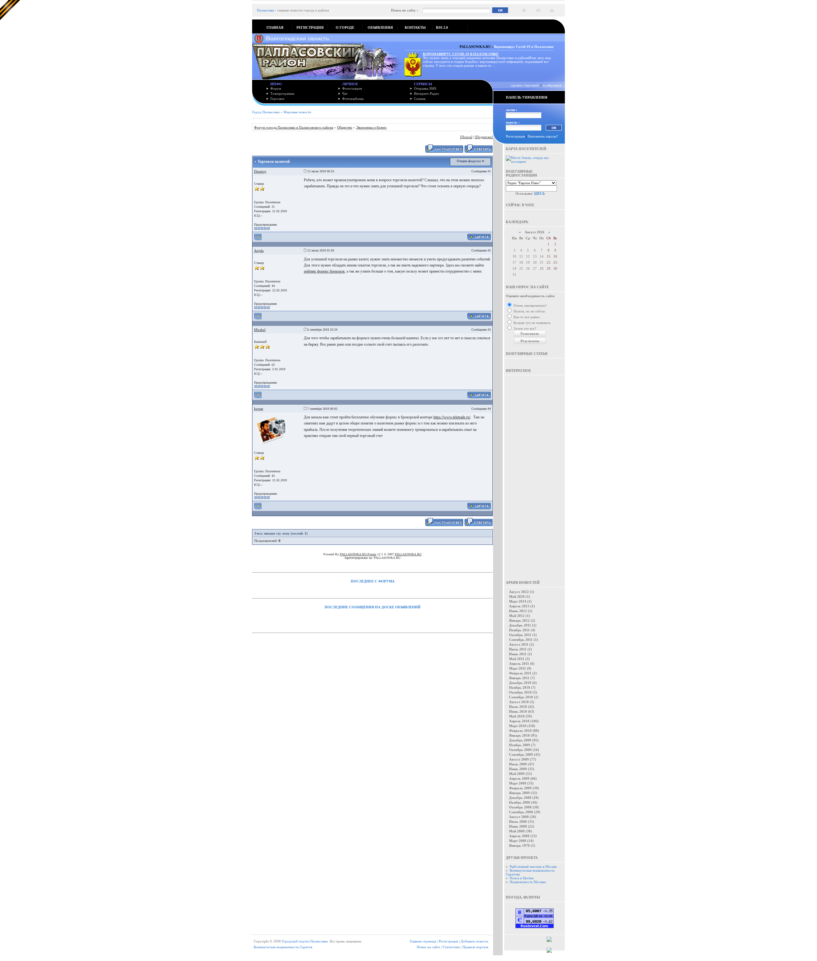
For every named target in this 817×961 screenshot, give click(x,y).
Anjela (259, 250)
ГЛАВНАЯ (274, 27)
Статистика (451, 947)
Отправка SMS (425, 88)
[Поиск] (466, 137)
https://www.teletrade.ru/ (451, 417)
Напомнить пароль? (543, 136)
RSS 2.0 (442, 27)
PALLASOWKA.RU (408, 554)
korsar (258, 408)
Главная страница (423, 941)
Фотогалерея (352, 88)
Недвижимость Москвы (528, 882)
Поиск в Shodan (522, 878)
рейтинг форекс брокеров (324, 271)
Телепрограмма (282, 93)
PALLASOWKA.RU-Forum (358, 554)
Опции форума (469, 161)
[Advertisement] (534, 473)
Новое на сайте (428, 947)
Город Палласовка (266, 112)
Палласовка (265, 10)
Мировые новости (297, 112)
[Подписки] (484, 137)
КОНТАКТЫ (415, 27)
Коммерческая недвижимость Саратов (283, 947)
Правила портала (475, 947)
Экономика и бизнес (371, 127)
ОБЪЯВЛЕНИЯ (380, 27)
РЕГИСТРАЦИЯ (310, 27)
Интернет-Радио (426, 93)
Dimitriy (260, 171)
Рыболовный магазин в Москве (533, 866)
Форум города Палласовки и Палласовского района (293, 127)
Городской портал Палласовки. (305, 941)
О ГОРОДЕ (345, 27)
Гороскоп (277, 99)
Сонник (419, 99)
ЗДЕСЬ (539, 193)
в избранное (552, 85)
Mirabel (260, 330)
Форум (275, 88)
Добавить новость (474, 941)
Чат (345, 93)
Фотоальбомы (353, 99)
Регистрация (515, 136)
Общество (344, 127)
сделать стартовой (525, 85)
